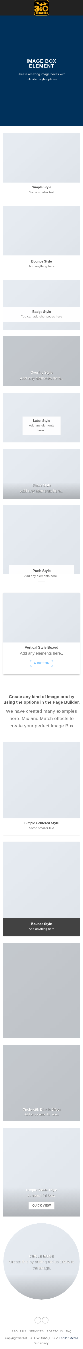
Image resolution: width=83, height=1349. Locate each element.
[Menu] (6, 7)
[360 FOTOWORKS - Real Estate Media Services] (41, 8)
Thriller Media (68, 1338)
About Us (19, 1331)
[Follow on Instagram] (77, 5)
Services (36, 1331)
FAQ (68, 1331)
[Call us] (77, 11)
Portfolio (55, 1331)
